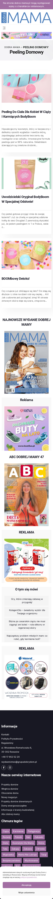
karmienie (18, 831)
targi (43, 854)
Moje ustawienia (26, 892)
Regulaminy (7, 743)
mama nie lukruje (27, 854)
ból (17, 866)
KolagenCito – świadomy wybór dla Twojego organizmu (27, 612)
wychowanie (31, 860)
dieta (5, 843)
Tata (5, 848)
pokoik (18, 837)
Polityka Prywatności (12, 738)
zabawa (28, 848)
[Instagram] (10, 767)
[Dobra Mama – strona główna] (26, 17)
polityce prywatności (28, 877)
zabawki (39, 837)
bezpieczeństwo (11, 860)
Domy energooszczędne (14, 805)
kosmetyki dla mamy (23, 843)
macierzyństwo (31, 866)
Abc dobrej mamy (10, 814)
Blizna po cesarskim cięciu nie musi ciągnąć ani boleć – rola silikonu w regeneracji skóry (27, 624)
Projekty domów (9, 784)
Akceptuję (26, 885)
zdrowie (40, 848)
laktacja (7, 866)
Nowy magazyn (9, 797)
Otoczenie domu (9, 793)
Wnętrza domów (9, 788)
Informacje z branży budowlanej (17, 810)
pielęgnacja (34, 831)
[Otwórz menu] (4, 27)
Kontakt (5, 734)
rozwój (6, 837)
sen (28, 837)
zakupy (15, 848)
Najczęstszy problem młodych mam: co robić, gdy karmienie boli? (27, 637)
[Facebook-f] (3, 767)
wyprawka (8, 854)
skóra (41, 843)
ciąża (6, 831)
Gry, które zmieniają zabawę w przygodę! (27, 601)
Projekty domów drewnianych (16, 801)
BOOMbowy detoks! (15, 279)
